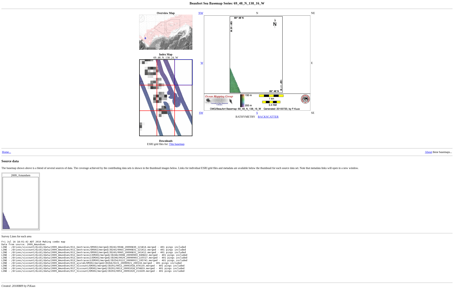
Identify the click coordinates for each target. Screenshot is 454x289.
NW (200, 13)
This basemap (176, 144)
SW (201, 112)
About (428, 152)
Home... (6, 152)
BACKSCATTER (268, 116)
